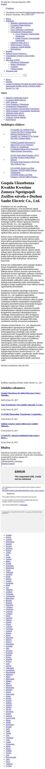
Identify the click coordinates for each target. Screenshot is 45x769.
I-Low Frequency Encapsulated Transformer (22, 109)
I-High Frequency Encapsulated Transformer (23, 111)
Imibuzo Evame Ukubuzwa (16, 53)
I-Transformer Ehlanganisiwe (22, 32)
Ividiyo (8, 58)
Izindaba (9, 51)
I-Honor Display (17, 69)
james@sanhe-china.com (34, 12)
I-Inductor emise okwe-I (20, 43)
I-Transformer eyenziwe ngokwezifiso (20, 56)
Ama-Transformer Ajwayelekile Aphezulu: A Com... (22, 405)
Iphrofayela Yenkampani (20, 62)
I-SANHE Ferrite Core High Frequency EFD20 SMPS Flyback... (24, 176)
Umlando (14, 67)
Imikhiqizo (10, 21)
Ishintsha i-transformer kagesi (22, 23)
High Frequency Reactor (20, 45)
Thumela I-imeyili (8, 464)
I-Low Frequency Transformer (22, 30)
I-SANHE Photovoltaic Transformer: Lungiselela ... (22, 414)
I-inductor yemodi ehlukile (21, 47)
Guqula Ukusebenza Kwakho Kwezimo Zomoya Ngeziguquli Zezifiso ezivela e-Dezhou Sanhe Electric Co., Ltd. (24, 86)
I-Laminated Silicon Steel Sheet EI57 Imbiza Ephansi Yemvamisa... (25, 150)
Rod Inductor (16, 49)
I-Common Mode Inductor (21, 25)
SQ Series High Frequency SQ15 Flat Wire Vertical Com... (25, 163)
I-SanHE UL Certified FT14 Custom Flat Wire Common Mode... (24, 137)
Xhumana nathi (11, 71)
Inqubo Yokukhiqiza (18, 64)
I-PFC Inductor (16, 27)
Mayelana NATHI (13, 60)
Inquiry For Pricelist (8, 459)
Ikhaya (8, 19)
